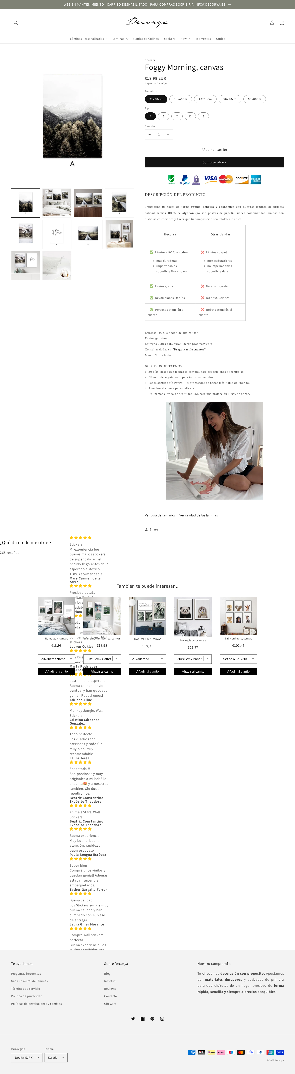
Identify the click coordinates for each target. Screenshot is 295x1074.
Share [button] (154, 529)
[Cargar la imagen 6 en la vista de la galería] (56, 234)
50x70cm (230, 99)
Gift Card (110, 1004)
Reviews (110, 988)
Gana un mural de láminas (29, 981)
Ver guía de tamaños (160, 515)
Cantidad (151, 126)
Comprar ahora (214, 162)
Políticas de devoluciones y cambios (36, 1004)
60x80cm (254, 99)
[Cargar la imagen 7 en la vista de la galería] (88, 234)
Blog (107, 973)
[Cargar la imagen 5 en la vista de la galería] (25, 234)
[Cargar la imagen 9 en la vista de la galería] (25, 265)
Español (53, 1057)
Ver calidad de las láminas (198, 515)
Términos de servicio (25, 988)
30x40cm (180, 99)
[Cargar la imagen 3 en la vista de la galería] (88, 203)
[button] (16, 22)
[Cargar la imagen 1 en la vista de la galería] (25, 203)
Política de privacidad (27, 996)
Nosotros (110, 981)
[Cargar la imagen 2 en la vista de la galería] (56, 203)
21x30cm (156, 99)
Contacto (110, 996)
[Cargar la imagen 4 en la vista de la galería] (119, 203)
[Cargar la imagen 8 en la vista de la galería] (119, 234)
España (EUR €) (24, 1057)
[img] (89, 537)
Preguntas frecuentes (189, 349)
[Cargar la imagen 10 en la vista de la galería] (56, 265)
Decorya (279, 1060)
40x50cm (205, 99)
